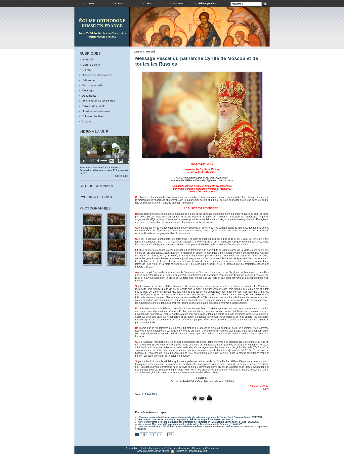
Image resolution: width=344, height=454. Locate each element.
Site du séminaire (96, 186)
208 (170, 434)
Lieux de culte (91, 64)
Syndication (181, 451)
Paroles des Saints (93, 106)
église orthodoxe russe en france (102, 23)
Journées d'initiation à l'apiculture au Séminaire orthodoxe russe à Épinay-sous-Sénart (104, 170)
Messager (87, 90)
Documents (88, 95)
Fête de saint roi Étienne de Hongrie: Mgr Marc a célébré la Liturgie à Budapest (178, 419)
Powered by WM (198, 451)
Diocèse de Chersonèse (96, 75)
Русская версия (95, 197)
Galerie (90, 3)
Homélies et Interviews (95, 111)
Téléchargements (206, 3)
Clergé (86, 69)
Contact (119, 3)
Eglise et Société (92, 116)
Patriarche (88, 80)
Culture (86, 121)
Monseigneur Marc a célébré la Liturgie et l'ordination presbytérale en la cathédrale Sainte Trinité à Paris (191, 422)
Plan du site (162, 451)
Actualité (87, 59)
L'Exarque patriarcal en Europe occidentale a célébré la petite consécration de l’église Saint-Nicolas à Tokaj (193, 417)
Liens (148, 3)
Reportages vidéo (92, 85)
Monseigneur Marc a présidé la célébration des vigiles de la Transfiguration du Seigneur (183, 424)
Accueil (138, 51)
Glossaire (177, 3)
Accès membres (145, 451)
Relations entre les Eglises (98, 100)
